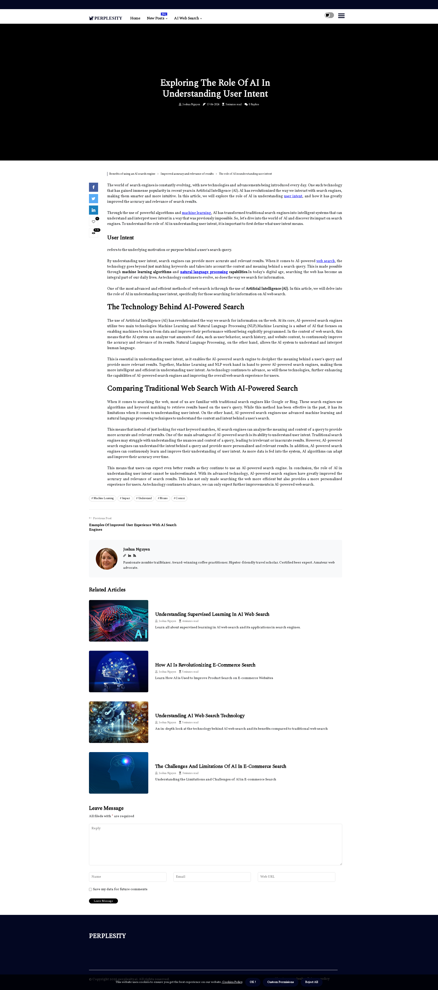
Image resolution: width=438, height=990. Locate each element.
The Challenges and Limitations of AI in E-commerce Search (220, 766)
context (180, 498)
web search (325, 261)
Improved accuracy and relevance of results (187, 174)
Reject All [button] (311, 982)
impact (126, 498)
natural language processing (204, 272)
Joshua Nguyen (191, 104)
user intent (293, 196)
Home (135, 18)
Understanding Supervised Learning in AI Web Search (212, 614)
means (164, 498)
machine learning (196, 213)
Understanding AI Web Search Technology (200, 715)
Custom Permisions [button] (280, 982)
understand (145, 498)
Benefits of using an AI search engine (132, 174)
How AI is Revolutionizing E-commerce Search (205, 665)
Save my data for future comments (120, 889)
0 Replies (254, 104)
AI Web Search (186, 18)
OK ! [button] (253, 982)
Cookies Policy (232, 982)
